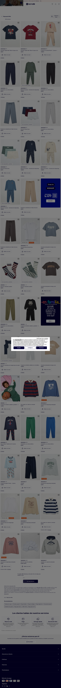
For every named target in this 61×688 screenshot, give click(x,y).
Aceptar (19, 347)
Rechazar (41, 347)
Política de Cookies (39, 345)
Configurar (30, 347)
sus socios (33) (18, 339)
